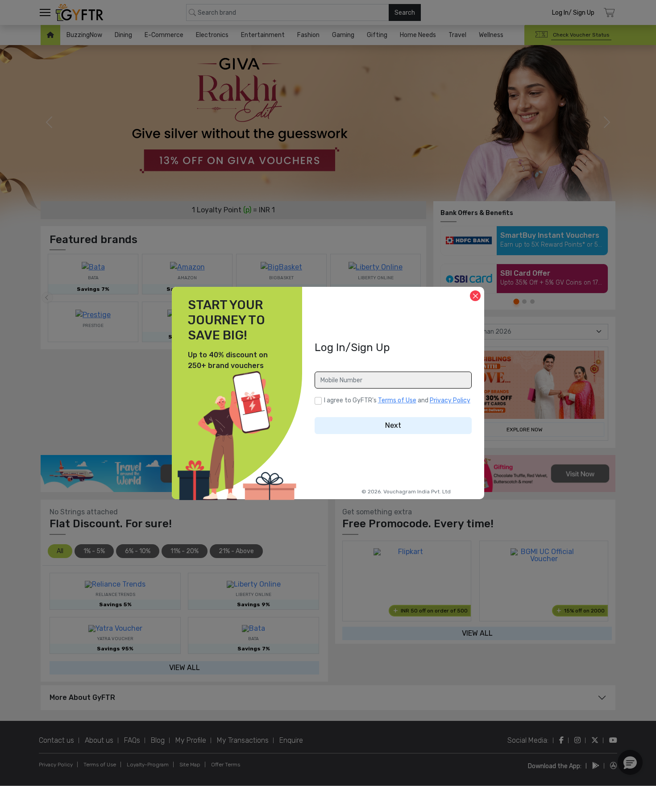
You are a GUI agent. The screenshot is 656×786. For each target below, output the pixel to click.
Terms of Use (397, 400)
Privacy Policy (450, 400)
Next (393, 425)
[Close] (475, 295)
